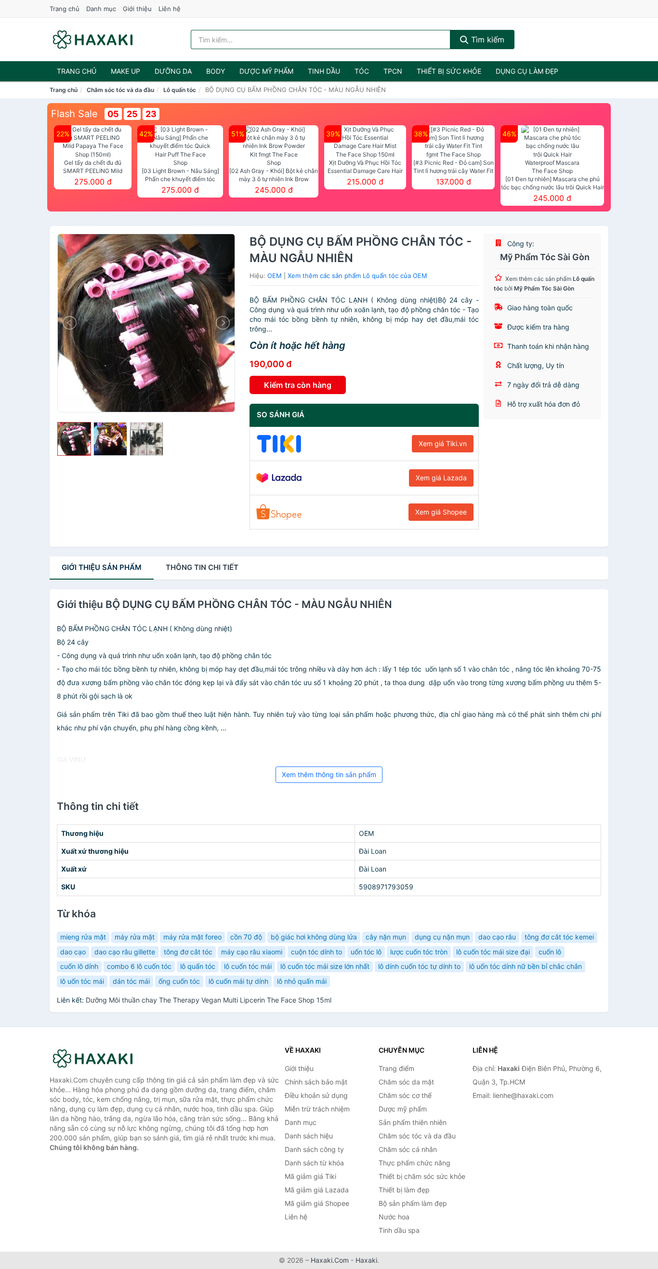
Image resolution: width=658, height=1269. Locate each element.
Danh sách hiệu (309, 1136)
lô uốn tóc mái (82, 981)
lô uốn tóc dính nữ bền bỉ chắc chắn (525, 966)
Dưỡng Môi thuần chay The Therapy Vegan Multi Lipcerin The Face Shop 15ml (208, 1000)
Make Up (125, 71)
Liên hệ (169, 9)
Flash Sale (74, 113)
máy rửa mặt (135, 937)
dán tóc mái (131, 981)
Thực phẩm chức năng (414, 1163)
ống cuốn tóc (179, 981)
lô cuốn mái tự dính (238, 981)
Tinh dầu (324, 71)
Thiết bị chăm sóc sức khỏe (422, 1176)
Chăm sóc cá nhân (408, 1149)
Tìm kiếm (486, 39)
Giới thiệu (137, 9)
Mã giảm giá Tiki (310, 1176)
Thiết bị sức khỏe (449, 71)
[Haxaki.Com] (93, 39)
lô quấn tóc (197, 966)
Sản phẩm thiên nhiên (413, 1122)
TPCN (392, 71)
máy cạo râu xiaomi (251, 952)
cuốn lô (550, 952)
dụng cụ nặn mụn (442, 937)
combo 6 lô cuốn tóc (139, 966)
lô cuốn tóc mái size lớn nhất (324, 966)
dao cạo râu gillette (124, 952)
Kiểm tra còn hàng (297, 385)
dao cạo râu (497, 937)
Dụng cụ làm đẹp (527, 71)
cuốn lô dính (79, 966)
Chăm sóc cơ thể (405, 1095)
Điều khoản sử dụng (316, 1095)
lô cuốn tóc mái (248, 966)
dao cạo (73, 952)
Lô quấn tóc (179, 89)
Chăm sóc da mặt (406, 1082)
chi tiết (202, 567)
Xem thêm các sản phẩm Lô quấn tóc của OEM (357, 275)
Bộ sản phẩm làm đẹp (413, 1203)
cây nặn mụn (386, 937)
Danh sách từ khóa (314, 1163)
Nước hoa (394, 1217)
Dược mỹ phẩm (266, 71)
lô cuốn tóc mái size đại (493, 952)
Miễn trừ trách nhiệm (317, 1109)
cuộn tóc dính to (316, 952)
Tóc (362, 71)
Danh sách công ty (314, 1149)
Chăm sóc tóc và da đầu (120, 89)
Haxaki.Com (330, 1260)
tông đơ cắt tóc (188, 952)
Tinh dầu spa (399, 1230)
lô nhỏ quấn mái (302, 981)
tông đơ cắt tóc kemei (559, 937)
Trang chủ (64, 9)
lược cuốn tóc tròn (418, 952)
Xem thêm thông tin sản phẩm (329, 774)
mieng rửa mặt (83, 937)
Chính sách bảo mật (316, 1082)
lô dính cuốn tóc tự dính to (419, 966)
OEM (274, 275)
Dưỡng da (173, 71)
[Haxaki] (98, 1058)
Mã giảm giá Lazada (317, 1190)
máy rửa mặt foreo (192, 937)
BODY (215, 71)
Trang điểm (396, 1068)
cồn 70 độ (246, 937)
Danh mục (101, 9)
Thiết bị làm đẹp (404, 1190)
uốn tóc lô (366, 952)
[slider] (74, 439)
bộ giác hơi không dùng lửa (314, 937)
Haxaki (366, 1260)
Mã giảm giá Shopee (317, 1203)
